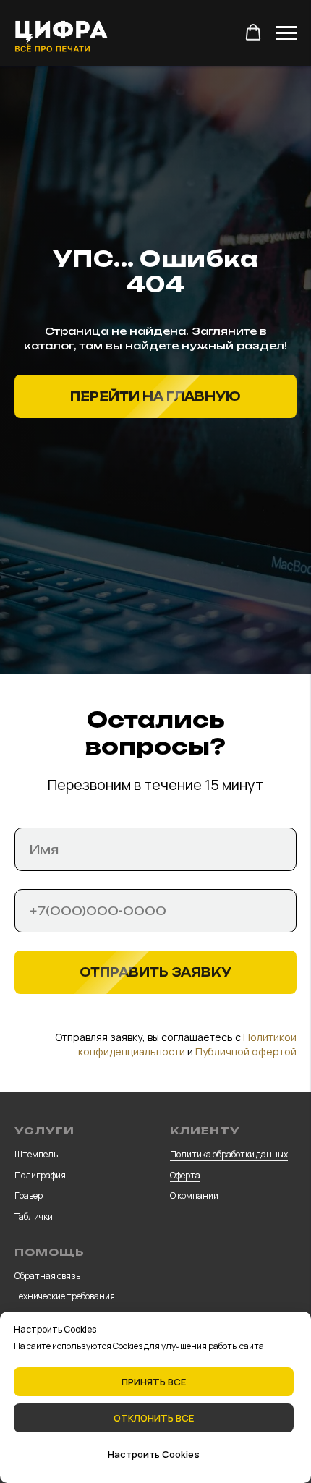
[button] (253, 32)
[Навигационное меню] (286, 33)
